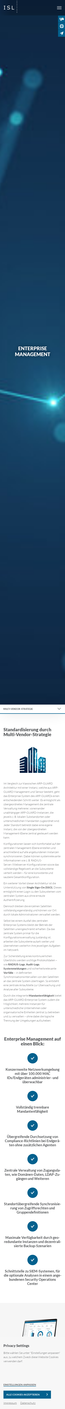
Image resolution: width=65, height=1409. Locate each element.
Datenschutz (28, 1403)
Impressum (10, 1403)
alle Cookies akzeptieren (23, 1394)
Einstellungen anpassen (19, 1384)
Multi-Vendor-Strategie (18, 709)
